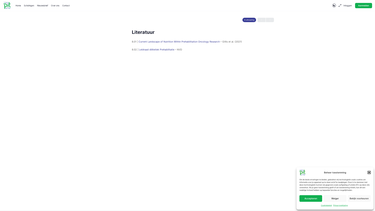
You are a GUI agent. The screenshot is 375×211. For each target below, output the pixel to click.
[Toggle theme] (334, 5)
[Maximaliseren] (339, 5)
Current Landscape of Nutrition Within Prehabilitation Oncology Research (179, 41)
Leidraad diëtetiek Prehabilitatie (156, 49)
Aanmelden (363, 5)
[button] (369, 172)
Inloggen (348, 5)
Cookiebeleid (326, 205)
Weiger (335, 198)
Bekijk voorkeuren (359, 198)
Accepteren (311, 198)
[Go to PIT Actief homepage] (7, 5)
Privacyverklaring (340, 205)
